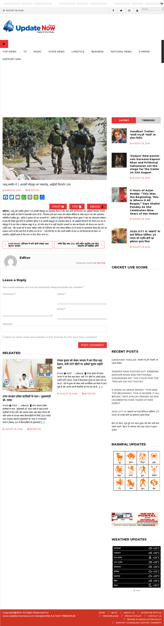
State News (57, 51)
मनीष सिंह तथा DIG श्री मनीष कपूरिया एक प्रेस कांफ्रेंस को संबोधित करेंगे (78, 244)
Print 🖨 (58, 206)
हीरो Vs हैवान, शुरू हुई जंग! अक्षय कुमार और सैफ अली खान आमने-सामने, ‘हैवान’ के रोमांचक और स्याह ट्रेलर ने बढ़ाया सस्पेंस (135, 426)
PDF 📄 (77, 206)
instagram (129, 10)
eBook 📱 (97, 206)
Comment (9, 294)
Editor (35, 190)
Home (102, 612)
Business (97, 51)
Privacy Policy (133, 616)
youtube (137, 10)
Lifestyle (78, 51)
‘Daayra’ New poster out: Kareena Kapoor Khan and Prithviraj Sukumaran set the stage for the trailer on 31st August (145, 164)
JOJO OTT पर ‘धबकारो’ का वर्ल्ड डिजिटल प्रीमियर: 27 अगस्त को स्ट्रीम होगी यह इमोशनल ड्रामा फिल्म (145, 236)
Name (61, 294)
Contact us (154, 616)
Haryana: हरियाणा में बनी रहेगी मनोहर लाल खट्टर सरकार (28, 244)
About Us (129, 612)
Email (61, 309)
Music (37, 51)
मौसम (138, 591)
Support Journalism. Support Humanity (138, 623)
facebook (113, 10)
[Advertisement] (82, 87)
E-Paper (144, 51)
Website (7, 324)
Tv (25, 51)
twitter (121, 10)
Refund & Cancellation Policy (144, 619)
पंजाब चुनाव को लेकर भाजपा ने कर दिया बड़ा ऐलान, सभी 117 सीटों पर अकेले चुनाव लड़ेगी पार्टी (80, 364)
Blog (114, 612)
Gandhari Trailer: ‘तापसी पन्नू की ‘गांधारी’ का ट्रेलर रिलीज (143, 135)
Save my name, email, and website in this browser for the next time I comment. (51, 337)
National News (121, 51)
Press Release (111, 616)
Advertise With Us (151, 612)
